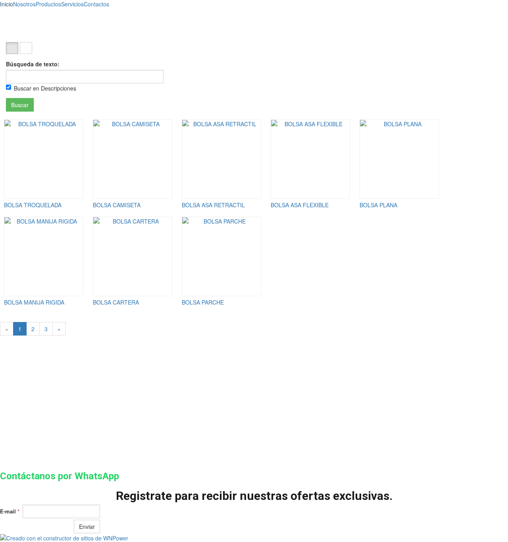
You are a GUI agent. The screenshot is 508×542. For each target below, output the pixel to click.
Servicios (72, 4)
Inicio (6, 4)
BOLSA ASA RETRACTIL (213, 205)
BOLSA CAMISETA (116, 205)
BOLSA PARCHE (203, 302)
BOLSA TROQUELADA (33, 205)
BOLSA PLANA (378, 205)
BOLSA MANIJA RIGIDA (34, 302)
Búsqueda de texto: (33, 64)
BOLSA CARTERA (116, 302)
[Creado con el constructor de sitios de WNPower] (254, 538)
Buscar (20, 105)
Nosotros (24, 4)
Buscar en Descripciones (45, 88)
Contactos (96, 4)
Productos (48, 4)
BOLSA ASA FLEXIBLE (300, 205)
